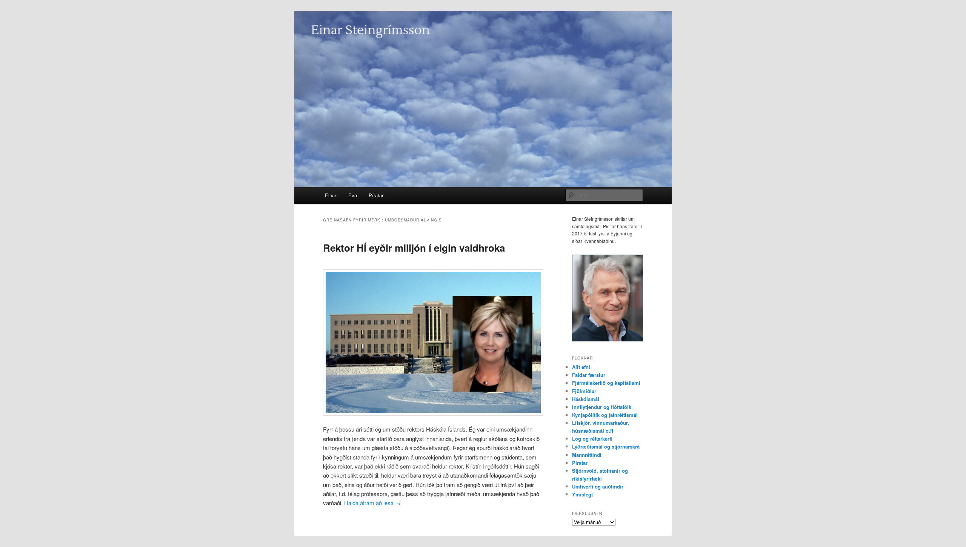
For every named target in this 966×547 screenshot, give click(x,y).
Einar (330, 195)
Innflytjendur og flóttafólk (601, 406)
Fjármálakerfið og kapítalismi (606, 382)
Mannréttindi (586, 454)
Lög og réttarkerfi (592, 438)
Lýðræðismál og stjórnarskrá (606, 446)
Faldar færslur (588, 374)
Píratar (376, 195)
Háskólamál (585, 399)
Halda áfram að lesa (372, 503)
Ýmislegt (582, 494)
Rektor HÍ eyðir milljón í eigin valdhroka (414, 248)
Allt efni (581, 366)
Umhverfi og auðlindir (597, 486)
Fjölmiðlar (584, 391)
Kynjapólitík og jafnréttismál (605, 414)
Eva (352, 195)
